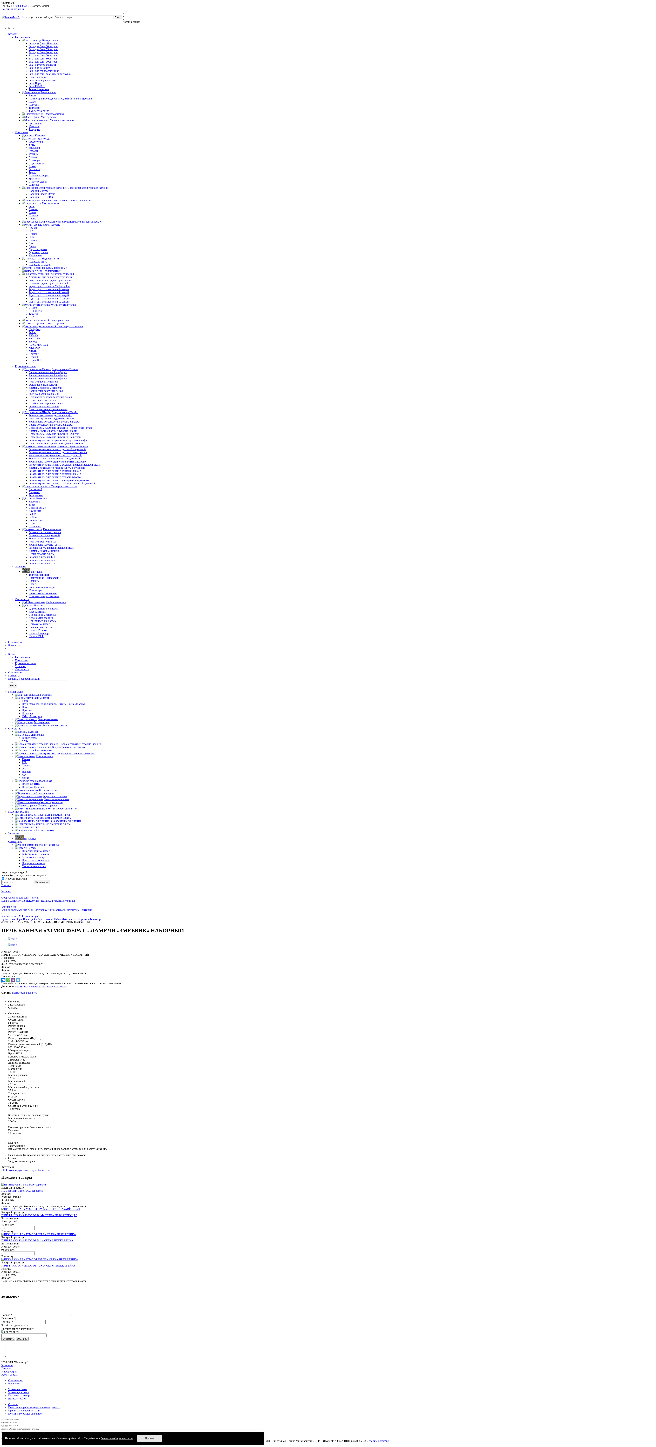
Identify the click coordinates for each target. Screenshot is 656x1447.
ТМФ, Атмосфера (11, 1170)
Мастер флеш (61, 909)
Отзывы (13, 1404)
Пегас (75, 919)
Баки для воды (9, 909)
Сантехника (22, 599)
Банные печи (25, 909)
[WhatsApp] (8, 980)
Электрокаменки (43, 909)
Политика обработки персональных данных (34, 1407)
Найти (13, 685)
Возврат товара (17, 1398)
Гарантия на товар (19, 1395)
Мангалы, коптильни (81, 909)
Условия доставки (18, 1392)
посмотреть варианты (24, 992)
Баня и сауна (22, 37)
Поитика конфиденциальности (26, 1413)
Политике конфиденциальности (117, 1438)
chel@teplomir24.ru (379, 1440)
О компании (15, 642)
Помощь (6, 1368)
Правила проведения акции (24, 1410)
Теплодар (95, 919)
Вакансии (14, 1383)
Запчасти (20, 566)
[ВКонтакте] (3, 980)
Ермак (5, 919)
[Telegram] (18, 980)
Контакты (14, 645)
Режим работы (9, 1374)
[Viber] (13, 980)
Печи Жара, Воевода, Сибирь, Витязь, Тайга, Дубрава (40, 919)
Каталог (13, 33)
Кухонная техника (25, 366)
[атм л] (12, 938)
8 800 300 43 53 (21, 5)
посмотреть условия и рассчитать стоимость (40, 986)
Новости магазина (16, 878)
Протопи (84, 919)
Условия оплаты (17, 1389)
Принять (149, 1438)
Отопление (21, 132)
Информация (9, 1371)
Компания (7, 1365)
